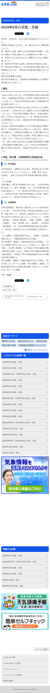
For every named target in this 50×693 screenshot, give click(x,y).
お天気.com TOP (9, 657)
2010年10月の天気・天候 (12, 429)
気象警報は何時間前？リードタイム (32, 345)
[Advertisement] (25, 316)
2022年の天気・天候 (10, 580)
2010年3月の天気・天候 (12, 380)
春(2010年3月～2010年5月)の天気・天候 (18, 398)
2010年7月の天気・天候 (12, 410)
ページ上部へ (43, 649)
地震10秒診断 (41, 341)
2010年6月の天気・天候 (12, 404)
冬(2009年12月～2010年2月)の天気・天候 (19, 374)
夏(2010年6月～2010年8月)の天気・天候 (18, 422)
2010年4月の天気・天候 (12, 386)
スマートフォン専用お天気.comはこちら (42, 4)
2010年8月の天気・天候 (12, 416)
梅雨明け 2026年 (8, 341)
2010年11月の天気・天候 (12, 435)
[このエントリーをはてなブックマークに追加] (28, 34)
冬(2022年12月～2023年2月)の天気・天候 (19, 562)
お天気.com (9, 4)
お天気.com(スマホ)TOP (12, 663)
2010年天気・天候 (11, 20)
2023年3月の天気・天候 (12, 556)
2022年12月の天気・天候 (12, 586)
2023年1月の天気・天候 (12, 574)
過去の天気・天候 (9, 290)
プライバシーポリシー (11, 669)
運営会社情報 (8, 681)
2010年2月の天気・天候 (12, 368)
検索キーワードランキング (37, 350)
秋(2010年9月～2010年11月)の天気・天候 (19, 441)
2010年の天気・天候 (10, 453)
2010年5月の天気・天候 (12, 392)
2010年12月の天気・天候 (12, 447)
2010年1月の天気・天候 (12, 362)
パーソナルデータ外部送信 (12, 675)
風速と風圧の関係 (9, 345)
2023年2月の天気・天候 (12, 568)
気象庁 (9, 275)
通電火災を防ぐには (25, 341)
